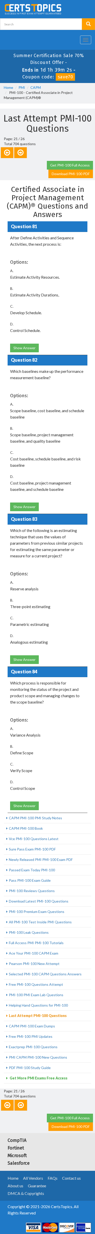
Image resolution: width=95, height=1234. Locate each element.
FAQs (53, 1178)
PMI (21, 87)
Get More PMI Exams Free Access (38, 1078)
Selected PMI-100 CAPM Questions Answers (45, 974)
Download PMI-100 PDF (71, 174)
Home (8, 87)
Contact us (71, 1178)
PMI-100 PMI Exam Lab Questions (36, 995)
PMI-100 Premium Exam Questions (36, 911)
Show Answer (24, 348)
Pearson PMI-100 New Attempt (34, 963)
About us (15, 1185)
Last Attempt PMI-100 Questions (38, 1015)
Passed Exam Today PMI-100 (32, 870)
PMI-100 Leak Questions (29, 932)
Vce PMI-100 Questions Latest (34, 839)
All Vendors (33, 1178)
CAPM (35, 87)
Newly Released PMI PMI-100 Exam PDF (41, 859)
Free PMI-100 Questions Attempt (36, 984)
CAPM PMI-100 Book (26, 828)
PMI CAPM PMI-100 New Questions (38, 1057)
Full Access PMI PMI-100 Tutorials (36, 943)
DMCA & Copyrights (26, 1193)
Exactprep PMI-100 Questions (33, 1047)
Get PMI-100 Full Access (70, 165)
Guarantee (37, 1185)
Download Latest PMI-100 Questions (38, 901)
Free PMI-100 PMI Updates (30, 1036)
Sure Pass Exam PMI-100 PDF (32, 849)
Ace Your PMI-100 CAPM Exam (33, 953)
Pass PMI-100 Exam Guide (30, 880)
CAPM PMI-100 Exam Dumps (32, 1026)
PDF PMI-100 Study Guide (30, 1067)
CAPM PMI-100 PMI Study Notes (35, 818)
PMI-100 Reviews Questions (32, 891)
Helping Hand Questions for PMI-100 (38, 1005)
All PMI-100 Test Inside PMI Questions (40, 922)
